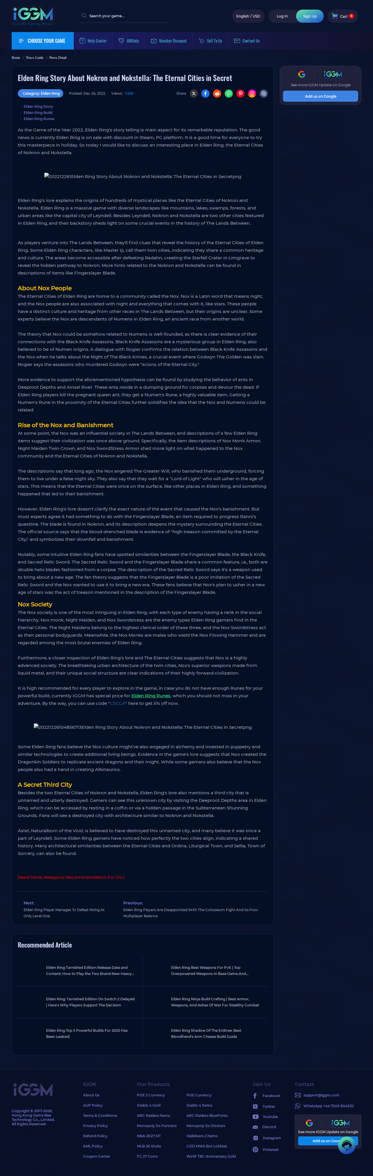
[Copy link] (264, 93)
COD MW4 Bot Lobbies (206, 1146)
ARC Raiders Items (153, 1115)
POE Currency (199, 1095)
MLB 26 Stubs (149, 1146)
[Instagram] (252, 93)
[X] (194, 93)
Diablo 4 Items (199, 1105)
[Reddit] (217, 93)
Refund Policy (95, 1136)
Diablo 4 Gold (149, 1105)
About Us (91, 1095)
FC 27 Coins (147, 1156)
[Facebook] (205, 93)
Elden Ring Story (38, 106)
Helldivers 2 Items (202, 1136)
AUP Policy (93, 1105)
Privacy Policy (95, 1126)
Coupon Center (96, 1156)
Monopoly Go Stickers (205, 1126)
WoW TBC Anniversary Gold (211, 1156)
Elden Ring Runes (39, 119)
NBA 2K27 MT (149, 1136)
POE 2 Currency (151, 1095)
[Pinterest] (240, 93)
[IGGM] (33, 24)
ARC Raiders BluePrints (207, 1115)
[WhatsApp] (229, 93)
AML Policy (93, 1146)
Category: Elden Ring (41, 93)
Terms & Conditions (100, 1115)
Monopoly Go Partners (157, 1126)
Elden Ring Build (38, 112)
